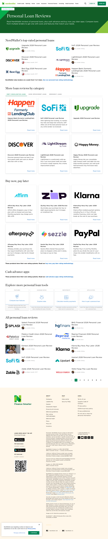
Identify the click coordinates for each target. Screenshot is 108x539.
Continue (34, 532)
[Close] (39, 524)
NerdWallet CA (69, 530)
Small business (69, 3)
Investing (61, 3)
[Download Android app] (19, 451)
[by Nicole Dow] (73, 76)
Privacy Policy (56, 491)
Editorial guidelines (52, 411)
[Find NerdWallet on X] (79, 438)
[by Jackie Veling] (23, 50)
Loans (38, 3)
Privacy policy (82, 406)
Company (49, 399)
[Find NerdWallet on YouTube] (82, 438)
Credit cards (20, 3)
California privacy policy (85, 408)
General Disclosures (66, 492)
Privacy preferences (84, 411)
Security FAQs (66, 401)
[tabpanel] (54, 135)
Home (33, 3)
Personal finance (52, 3)
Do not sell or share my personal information (85, 414)
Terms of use (82, 399)
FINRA (67, 487)
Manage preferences (19, 532)
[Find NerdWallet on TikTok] (92, 438)
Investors (49, 426)
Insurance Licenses (50, 461)
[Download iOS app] (19, 440)
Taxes (76, 3)
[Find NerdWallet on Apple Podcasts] (89, 438)
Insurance (44, 3)
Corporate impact (51, 406)
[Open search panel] (85, 3)
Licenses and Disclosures (66, 450)
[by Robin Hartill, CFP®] (23, 62)
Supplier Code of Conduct (83, 402)
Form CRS (66, 490)
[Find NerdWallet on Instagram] (85, 438)
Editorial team (50, 418)
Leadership (49, 401)
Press (47, 421)
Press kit (48, 423)
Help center (65, 399)
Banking (28, 3)
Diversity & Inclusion (52, 409)
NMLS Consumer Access (52, 450)
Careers (48, 404)
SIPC (71, 487)
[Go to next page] (100, 380)
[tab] (16, 94)
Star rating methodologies (50, 415)
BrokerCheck (61, 494)
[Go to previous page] (72, 380)
